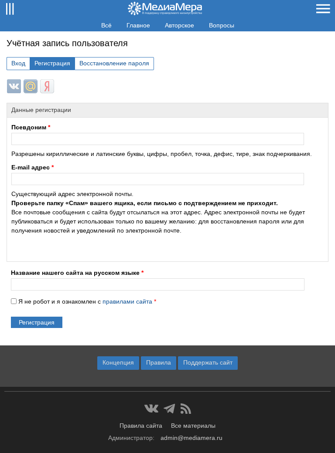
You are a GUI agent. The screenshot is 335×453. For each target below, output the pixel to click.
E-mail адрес (32, 167)
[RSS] (186, 409)
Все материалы (193, 425)
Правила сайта (141, 425)
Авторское (179, 25)
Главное (138, 25)
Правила (158, 362)
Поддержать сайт (207, 362)
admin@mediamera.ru (191, 437)
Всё (106, 25)
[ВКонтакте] (151, 409)
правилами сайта (127, 301)
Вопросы (221, 25)
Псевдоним (30, 127)
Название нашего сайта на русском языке (77, 272)
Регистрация (52, 63)
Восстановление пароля (114, 63)
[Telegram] (169, 409)
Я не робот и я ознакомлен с (87, 301)
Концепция (118, 362)
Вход (18, 63)
